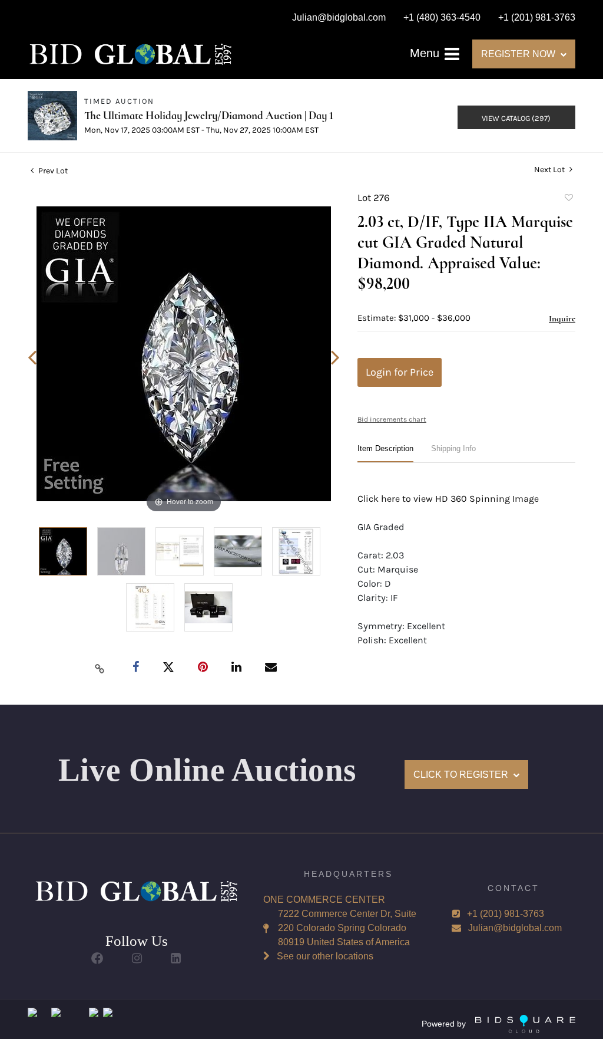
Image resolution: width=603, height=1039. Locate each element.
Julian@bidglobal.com (515, 928)
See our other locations (325, 956)
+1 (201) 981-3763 (505, 914)
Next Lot (550, 170)
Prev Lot (52, 171)
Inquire (562, 318)
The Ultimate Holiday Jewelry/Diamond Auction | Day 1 (208, 115)
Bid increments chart (391, 419)
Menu (426, 53)
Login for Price (399, 372)
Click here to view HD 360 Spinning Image (448, 498)
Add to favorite (568, 199)
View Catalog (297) (516, 118)
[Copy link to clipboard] (100, 668)
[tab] (385, 453)
